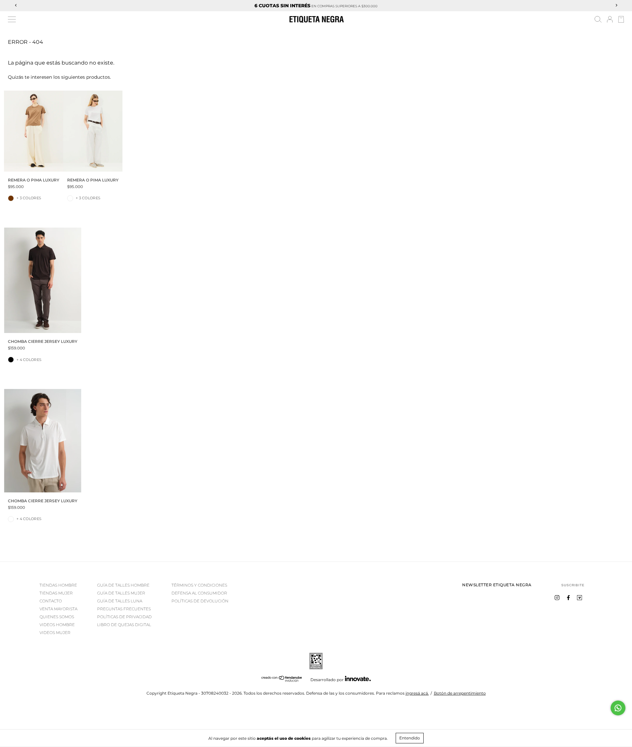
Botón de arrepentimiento (460, 693)
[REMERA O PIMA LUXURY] (33, 131)
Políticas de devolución (199, 600)
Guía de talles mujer (121, 593)
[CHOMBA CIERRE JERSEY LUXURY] (42, 280)
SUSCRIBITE (573, 585)
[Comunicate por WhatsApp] (618, 708)
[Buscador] (598, 20)
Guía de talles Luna (119, 600)
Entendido (409, 737)
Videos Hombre (57, 624)
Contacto (51, 600)
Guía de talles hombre (123, 585)
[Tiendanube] (282, 680)
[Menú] (12, 19)
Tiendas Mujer (56, 593)
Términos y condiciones (199, 585)
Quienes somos (57, 616)
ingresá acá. (417, 693)
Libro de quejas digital (124, 624)
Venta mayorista (58, 608)
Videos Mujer (55, 632)
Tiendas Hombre (58, 585)
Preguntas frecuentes (124, 608)
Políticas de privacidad (124, 616)
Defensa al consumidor (199, 593)
